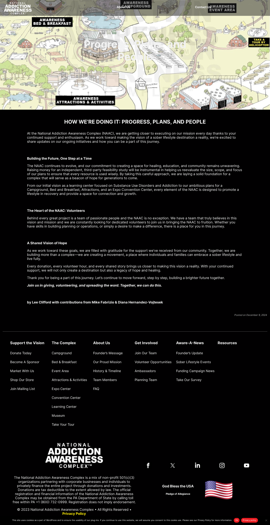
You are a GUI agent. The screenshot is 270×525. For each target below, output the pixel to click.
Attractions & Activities (69, 380)
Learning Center (64, 407)
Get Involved (146, 343)
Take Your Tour (63, 424)
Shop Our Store (22, 380)
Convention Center (66, 398)
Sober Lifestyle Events (193, 362)
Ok (236, 520)
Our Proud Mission (107, 362)
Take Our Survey (189, 380)
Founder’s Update (189, 353)
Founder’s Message (108, 353)
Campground (62, 353)
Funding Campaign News (195, 371)
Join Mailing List (22, 389)
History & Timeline (107, 371)
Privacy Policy (74, 514)
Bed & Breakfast (64, 362)
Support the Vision (27, 343)
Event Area (60, 371)
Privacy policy (249, 520)
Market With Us (22, 371)
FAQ (96, 389)
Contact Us (203, 7)
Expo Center (61, 389)
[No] (266, 520)
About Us (123, 7)
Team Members (105, 380)
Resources (227, 343)
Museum (58, 416)
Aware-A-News (190, 343)
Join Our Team (146, 353)
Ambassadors (145, 371)
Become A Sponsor (24, 362)
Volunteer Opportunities (153, 362)
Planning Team (146, 380)
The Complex (64, 343)
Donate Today (21, 353)
